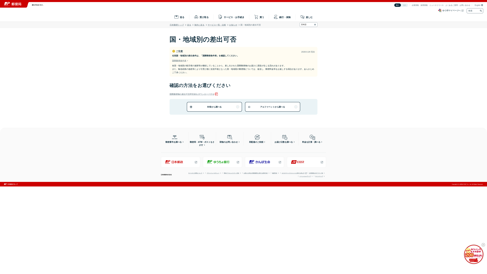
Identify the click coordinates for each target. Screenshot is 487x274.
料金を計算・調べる (311, 141)
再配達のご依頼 (256, 141)
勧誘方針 (274, 173)
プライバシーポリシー (213, 173)
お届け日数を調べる (284, 141)
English (478, 5)
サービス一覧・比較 (217, 24)
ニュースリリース (436, 5)
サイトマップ (319, 176)
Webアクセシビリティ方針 (231, 173)
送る (189, 24)
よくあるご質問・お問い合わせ (457, 5)
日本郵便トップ (177, 24)
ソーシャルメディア (305, 176)
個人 (397, 5)
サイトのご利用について (195, 173)
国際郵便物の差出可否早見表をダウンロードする (192, 94)
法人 (404, 5)
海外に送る (199, 24)
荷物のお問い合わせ (229, 141)
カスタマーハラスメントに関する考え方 (293, 173)
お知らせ (233, 24)
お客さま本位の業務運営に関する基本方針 (256, 173)
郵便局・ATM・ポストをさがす (202, 143)
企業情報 (415, 5)
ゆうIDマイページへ (451, 10)
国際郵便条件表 (179, 60)
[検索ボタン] (481, 10)
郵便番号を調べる (174, 141)
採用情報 (424, 5)
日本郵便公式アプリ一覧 (316, 173)
